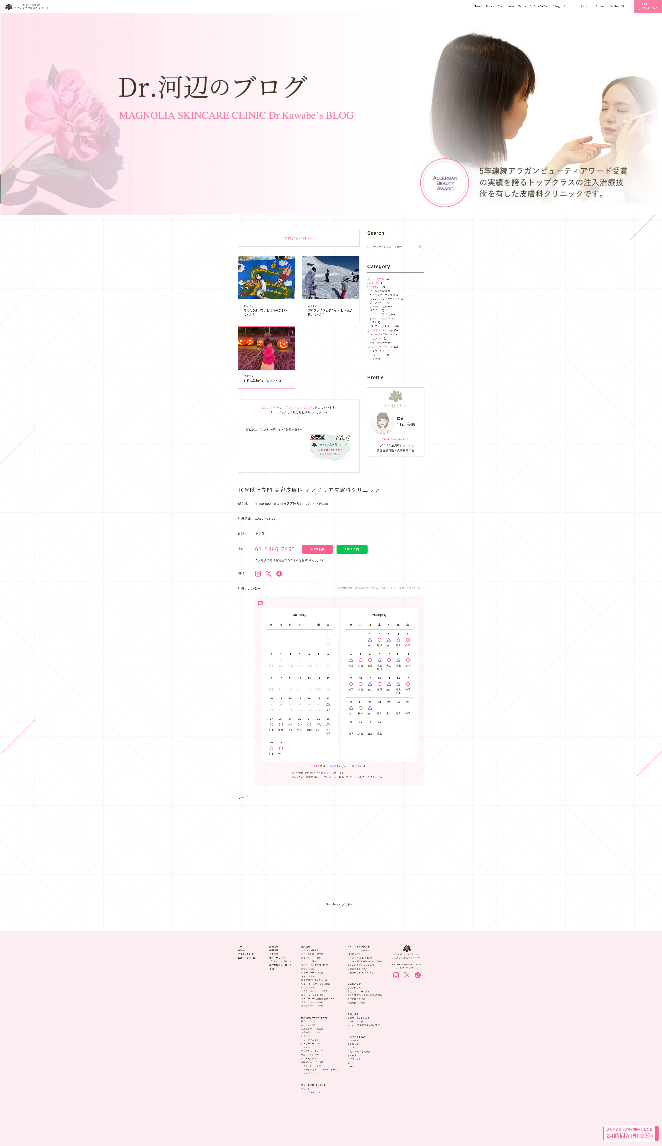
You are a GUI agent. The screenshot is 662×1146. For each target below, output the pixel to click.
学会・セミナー (379, 342)
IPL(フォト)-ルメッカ (382, 326)
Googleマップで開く (339, 904)
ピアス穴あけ (354, 988)
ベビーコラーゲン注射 (382, 294)
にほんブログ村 (270, 407)
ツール (351, 1066)
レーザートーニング (311, 1043)
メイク (351, 1048)
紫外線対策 (353, 1044)
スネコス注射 (307, 969)
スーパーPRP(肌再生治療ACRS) (364, 1025)
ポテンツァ (306, 1036)
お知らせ (373, 282)
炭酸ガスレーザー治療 (312, 1062)
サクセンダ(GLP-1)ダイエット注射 (365, 961)
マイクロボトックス (311, 976)
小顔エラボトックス (311, 987)
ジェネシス (306, 1047)
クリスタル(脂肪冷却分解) (360, 958)
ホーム (241, 946)
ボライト (375, 310)
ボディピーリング (310, 1073)
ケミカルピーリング (311, 1066)
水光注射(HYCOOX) (311, 1032)
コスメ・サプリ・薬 (380, 346)
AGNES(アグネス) (310, 1058)
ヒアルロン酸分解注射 (312, 954)
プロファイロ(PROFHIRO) (314, 965)
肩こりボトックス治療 (312, 995)
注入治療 (373, 286)
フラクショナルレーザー (313, 1051)
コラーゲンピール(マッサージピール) (319, 1069)
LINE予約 (352, 549)
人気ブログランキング (297, 407)
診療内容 (273, 946)
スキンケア (353, 1040)
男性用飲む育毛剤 (356, 999)
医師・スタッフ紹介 (248, 958)
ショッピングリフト (381, 334)
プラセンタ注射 (355, 1021)
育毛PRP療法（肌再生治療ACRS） (365, 995)
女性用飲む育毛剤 (356, 1003)
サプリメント (377, 351)
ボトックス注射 (379, 306)
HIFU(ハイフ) (308, 1021)
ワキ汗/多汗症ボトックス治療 (315, 984)
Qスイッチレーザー (310, 1055)
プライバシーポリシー (280, 961)
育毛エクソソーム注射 (312, 1006)
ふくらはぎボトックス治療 (314, 991)
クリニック (374, 338)
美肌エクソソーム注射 (312, 1002)
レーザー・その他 (378, 314)
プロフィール (376, 278)
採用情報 (273, 950)
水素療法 (352, 1055)
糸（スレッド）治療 (380, 330)
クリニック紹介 (245, 954)
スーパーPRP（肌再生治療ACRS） (319, 998)
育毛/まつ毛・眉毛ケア (359, 1052)
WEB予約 (317, 549)
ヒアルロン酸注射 (380, 291)
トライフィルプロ (380, 318)
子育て (373, 359)
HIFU (373, 322)
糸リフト (305, 1088)
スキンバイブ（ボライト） (385, 298)
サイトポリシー (277, 958)
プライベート (376, 355)
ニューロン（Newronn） (360, 950)
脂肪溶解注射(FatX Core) (314, 980)
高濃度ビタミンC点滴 (358, 1018)
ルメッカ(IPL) (308, 1025)
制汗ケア (352, 1063)
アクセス (273, 954)
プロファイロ (377, 302)
